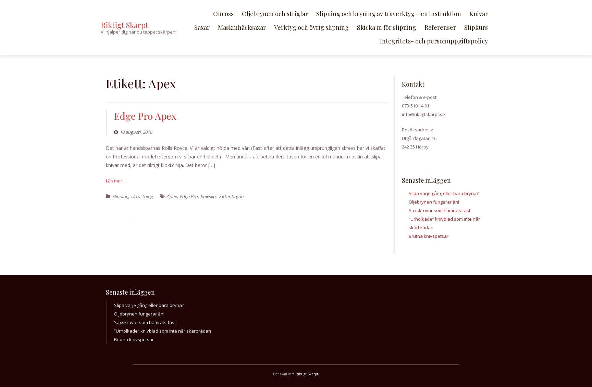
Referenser (440, 27)
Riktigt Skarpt (124, 25)
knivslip (207, 196)
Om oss (223, 14)
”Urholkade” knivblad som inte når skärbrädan (162, 331)
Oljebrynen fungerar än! (434, 202)
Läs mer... (115, 181)
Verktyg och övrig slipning (311, 27)
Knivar (478, 14)
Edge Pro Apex (145, 115)
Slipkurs (476, 27)
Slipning (120, 196)
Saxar (202, 27)
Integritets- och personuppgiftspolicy (434, 41)
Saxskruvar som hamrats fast (439, 210)
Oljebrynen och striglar (275, 14)
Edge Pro (189, 196)
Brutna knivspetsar (428, 236)
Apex (171, 196)
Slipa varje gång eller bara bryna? (444, 193)
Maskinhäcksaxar (242, 27)
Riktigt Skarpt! (307, 374)
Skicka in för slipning (386, 27)
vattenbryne (230, 196)
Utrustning (142, 196)
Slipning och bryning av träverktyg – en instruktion (388, 14)
